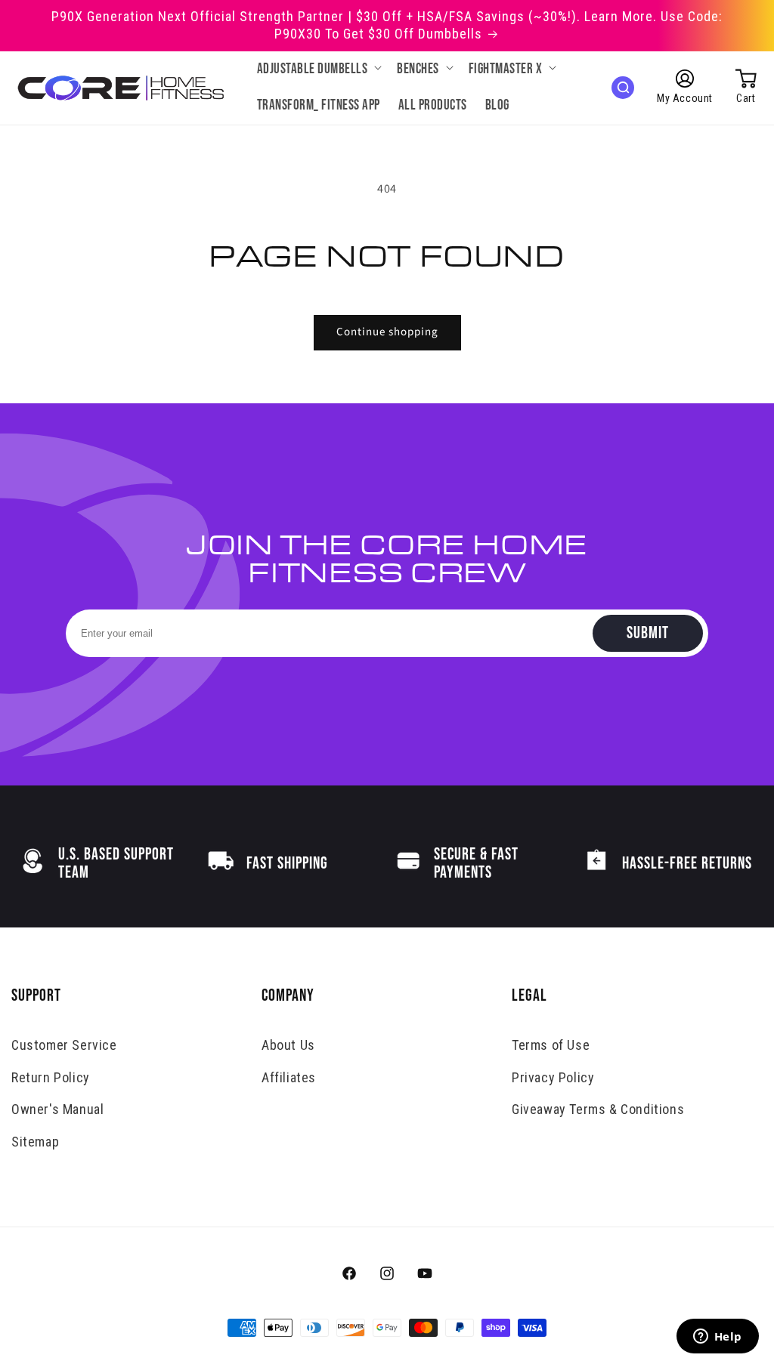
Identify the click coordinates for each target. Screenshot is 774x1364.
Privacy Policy (553, 1077)
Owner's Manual (57, 1109)
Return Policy (50, 1077)
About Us (288, 1045)
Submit (648, 633)
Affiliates (289, 1077)
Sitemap (35, 1142)
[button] (318, 69)
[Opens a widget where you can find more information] (717, 1337)
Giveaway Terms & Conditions (598, 1109)
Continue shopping (387, 332)
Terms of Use (551, 1045)
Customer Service (64, 1045)
